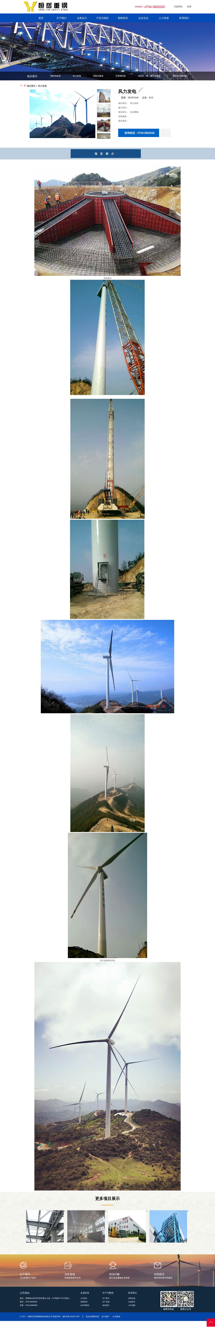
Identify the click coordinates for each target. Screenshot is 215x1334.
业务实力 (82, 18)
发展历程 (83, 1301)
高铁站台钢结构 (180, 75)
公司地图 (131, 1305)
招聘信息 (131, 1298)
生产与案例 (107, 1292)
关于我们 (61, 18)
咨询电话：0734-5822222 (139, 133)
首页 (40, 18)
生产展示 (105, 1298)
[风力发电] (62, 137)
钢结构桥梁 (55, 75)
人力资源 (164, 18)
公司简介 (83, 1298)
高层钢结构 (121, 75)
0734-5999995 (31, 1305)
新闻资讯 (123, 18)
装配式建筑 (98, 75)
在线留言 (131, 1301)
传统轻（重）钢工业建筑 (149, 75)
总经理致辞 (84, 1305)
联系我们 (184, 18)
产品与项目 (102, 18)
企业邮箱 (116, 1316)
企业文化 (143, 18)
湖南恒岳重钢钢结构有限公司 (40, 1316)
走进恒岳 (84, 1292)
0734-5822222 (31, 1301)
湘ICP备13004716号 (70, 1316)
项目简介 (106, 153)
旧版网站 (176, 6)
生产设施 (105, 1301)
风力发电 (77, 75)
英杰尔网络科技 (92, 1316)
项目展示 (31, 85)
